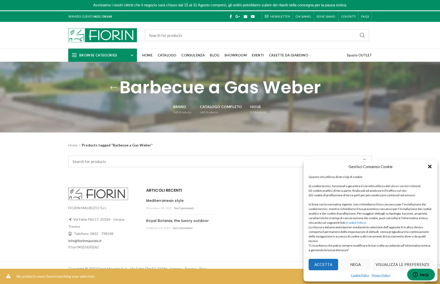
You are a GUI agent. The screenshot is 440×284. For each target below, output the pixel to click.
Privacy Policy (381, 275)
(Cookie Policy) (356, 223)
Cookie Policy (360, 275)
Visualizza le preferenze (403, 264)
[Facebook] (231, 16)
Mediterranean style (165, 200)
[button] (429, 166)
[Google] (238, 16)
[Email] (245, 16)
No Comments (184, 208)
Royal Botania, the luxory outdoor (177, 220)
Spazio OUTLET (359, 55)
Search (362, 35)
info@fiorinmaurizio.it (85, 240)
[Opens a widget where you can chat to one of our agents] (421, 275)
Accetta (323, 264)
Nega (355, 264)
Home (73, 145)
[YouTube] (253, 16)
